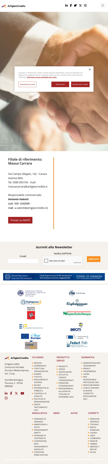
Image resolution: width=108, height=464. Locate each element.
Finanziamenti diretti (41, 431)
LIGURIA (93, 432)
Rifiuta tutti (60, 84)
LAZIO (92, 435)
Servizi (62, 369)
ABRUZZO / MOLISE (95, 448)
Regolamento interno (41, 381)
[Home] (13, 5)
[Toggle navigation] (102, 5)
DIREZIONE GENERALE (95, 420)
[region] (54, 79)
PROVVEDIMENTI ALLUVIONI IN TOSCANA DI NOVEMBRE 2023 (66, 392)
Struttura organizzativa (41, 369)
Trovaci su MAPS (20, 220)
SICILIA (93, 452)
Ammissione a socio (40, 425)
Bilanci (37, 385)
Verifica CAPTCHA (63, 253)
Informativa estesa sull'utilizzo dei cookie (42, 77)
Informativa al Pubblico (41, 389)
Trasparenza (89, 371)
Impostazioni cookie (27, 84)
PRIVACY (86, 368)
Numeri (37, 374)
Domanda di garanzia (40, 420)
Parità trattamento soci (40, 407)
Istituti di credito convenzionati (66, 377)
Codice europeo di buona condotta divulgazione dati (91, 393)
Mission (38, 363)
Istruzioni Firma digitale (41, 453)
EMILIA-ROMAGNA (94, 428)
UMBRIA (93, 444)
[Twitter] (75, 5)
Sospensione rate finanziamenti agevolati (41, 445)
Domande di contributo (40, 436)
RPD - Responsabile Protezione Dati (91, 380)
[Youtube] (80, 5)
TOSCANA (94, 424)
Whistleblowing (91, 385)
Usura (86, 374)
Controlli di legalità (40, 394)
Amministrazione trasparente (91, 364)
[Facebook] (71, 5)
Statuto (38, 377)
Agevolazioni (65, 372)
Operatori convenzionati (66, 384)
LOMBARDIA (95, 438)
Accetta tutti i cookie (80, 84)
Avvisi (74, 413)
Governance (40, 365)
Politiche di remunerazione (42, 400)
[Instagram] (85, 5)
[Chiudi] (90, 69)
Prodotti (63, 366)
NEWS (56, 413)
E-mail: (23, 256)
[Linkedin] (66, 5)
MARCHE (94, 441)
